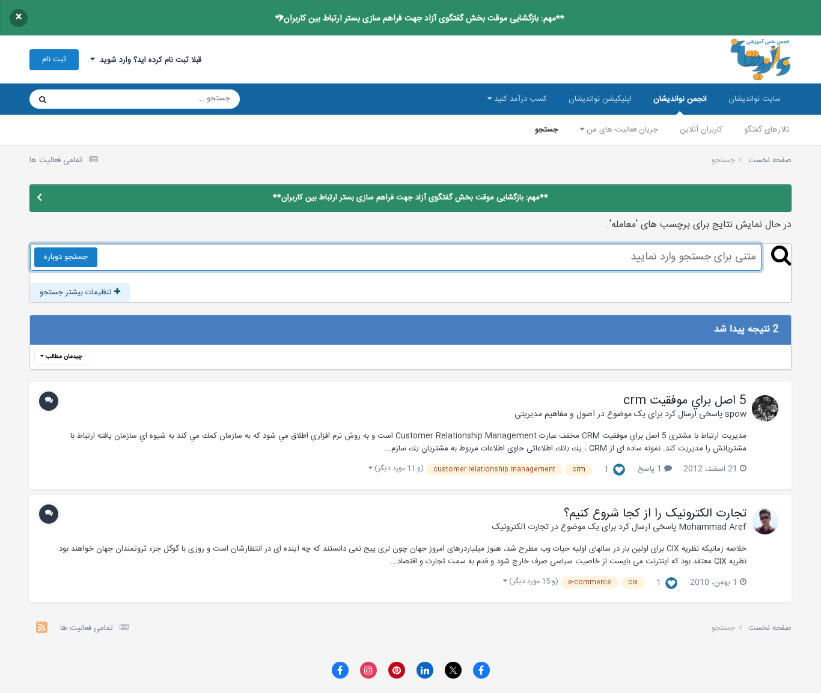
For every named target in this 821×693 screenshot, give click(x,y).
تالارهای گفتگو (767, 129)
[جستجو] (42, 99)
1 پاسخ (651, 469)
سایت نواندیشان (754, 99)
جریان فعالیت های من (621, 129)
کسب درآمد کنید (519, 99)
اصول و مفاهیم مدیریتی (554, 414)
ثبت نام (54, 59)
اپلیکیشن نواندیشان (600, 99)
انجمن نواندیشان (680, 99)
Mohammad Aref (712, 527)
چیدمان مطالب (63, 357)
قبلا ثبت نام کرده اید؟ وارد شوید (148, 60)
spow (735, 414)
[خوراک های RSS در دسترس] (41, 629)
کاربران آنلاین (701, 129)
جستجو (546, 129)
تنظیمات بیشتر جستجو (77, 292)
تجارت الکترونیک (520, 527)
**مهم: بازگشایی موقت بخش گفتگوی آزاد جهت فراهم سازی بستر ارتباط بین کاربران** (419, 18)
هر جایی (84, 99)
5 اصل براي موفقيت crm (684, 401)
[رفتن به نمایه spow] (765, 408)
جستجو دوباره (66, 257)
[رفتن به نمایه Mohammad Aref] (765, 521)
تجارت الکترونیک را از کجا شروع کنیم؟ (655, 514)
